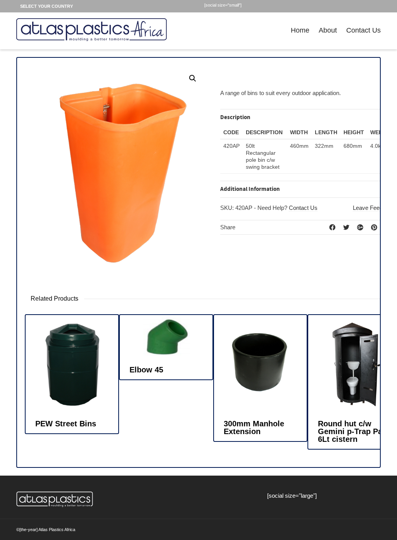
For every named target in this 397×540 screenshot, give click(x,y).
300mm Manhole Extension (254, 427)
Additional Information (250, 189)
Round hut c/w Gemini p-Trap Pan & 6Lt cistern (356, 431)
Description (235, 117)
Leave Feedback (374, 207)
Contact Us (363, 30)
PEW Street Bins (65, 423)
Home (300, 30)
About (328, 30)
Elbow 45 (146, 369)
